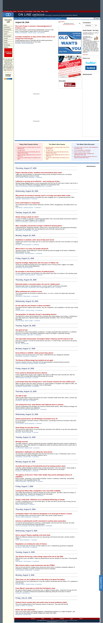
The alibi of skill (21, 150)
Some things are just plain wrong (27, 427)
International (7, 36)
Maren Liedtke (29, 320)
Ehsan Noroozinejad (27, 43)
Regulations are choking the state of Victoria (31, 544)
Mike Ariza (41, 186)
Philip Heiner (26, 296)
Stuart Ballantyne (29, 253)
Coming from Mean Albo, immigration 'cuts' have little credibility (38, 491)
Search (42, 618)
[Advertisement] (51, 5)
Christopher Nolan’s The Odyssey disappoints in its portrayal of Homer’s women (43, 513)
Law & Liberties (19, 177)
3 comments (39, 275)
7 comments (37, 207)
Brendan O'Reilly (33, 363)
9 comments (38, 584)
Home (5, 25)
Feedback (39, 18)
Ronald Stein (32, 186)
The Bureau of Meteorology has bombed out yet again (34, 360)
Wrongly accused (21, 441)
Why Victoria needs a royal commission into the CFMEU (35, 565)
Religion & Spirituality (21, 32)
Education (18, 198)
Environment (7, 29)
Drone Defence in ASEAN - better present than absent (34, 353)
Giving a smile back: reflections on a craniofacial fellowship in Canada (40, 499)
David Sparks (23, 504)
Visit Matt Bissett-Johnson (69, 24)
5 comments (41, 221)
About (46, 11)
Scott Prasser (28, 570)
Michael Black (26, 198)
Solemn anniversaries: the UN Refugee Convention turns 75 (36, 419)
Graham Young (32, 32)
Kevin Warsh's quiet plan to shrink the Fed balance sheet (35, 588)
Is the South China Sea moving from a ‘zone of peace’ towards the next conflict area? (45, 381)
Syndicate (58, 18)
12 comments (40, 495)
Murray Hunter (27, 386)
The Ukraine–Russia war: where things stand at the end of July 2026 (39, 556)
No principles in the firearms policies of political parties (34, 271)
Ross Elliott (28, 377)
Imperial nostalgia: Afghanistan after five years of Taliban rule (36, 263)
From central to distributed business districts (31, 373)
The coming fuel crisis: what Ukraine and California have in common (39, 404)
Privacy (51, 18)
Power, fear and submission (25, 609)
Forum (35, 11)
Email (20, 18)
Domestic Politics (20, 310)
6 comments (32, 400)
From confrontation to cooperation (82, 150)
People (6, 40)
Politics (6, 42)
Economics (7, 27)
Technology (7, 45)
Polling (42, 11)
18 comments (41, 32)
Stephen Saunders (30, 495)
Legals (45, 18)
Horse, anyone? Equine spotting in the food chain (32, 535)
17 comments (37, 335)
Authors (6, 47)
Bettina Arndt (28, 448)
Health (5, 34)
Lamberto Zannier (28, 207)
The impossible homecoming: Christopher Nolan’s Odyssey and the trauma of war (44, 339)
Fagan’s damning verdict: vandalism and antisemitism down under (84, 154)
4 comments (38, 177)
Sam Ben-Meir (25, 343)
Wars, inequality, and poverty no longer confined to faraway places (38, 226)
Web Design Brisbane (52, 621)
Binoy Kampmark (29, 177)
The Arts (17, 343)
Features (6, 31)
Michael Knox (26, 593)
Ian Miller (22, 605)
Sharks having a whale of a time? (82, 151)
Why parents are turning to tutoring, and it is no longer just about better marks (85, 157)
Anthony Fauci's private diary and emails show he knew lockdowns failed (41, 602)
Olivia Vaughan (40, 287)
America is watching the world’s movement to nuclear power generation (40, 521)
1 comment (35, 230)
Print (15, 18)
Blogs (38, 11)
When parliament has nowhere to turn (28, 291)
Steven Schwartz (26, 432)
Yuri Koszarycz (27, 561)
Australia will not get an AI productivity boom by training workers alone (40, 466)
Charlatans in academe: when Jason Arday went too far (34, 240)
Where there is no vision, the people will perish (31, 248)
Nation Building (19, 253)
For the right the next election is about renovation (32, 305)
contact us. (10, 70)
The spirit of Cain (21, 330)
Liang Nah (26, 356)
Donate (15, 11)
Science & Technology (21, 186)
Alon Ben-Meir (27, 230)
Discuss (52, 618)
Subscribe (26, 18)
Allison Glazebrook (26, 517)
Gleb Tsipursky (27, 471)
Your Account (20, 11)
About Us (33, 618)
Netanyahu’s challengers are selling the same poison (33, 452)
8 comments (42, 363)
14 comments (38, 310)
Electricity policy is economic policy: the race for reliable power (37, 284)
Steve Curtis (50, 287)
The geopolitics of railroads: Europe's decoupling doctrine (35, 314)
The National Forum (8, 11)
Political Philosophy (20, 335)
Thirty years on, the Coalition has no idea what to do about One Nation (40, 579)
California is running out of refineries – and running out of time (37, 181)
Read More (85, 54)
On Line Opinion (28, 11)
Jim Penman (26, 547)
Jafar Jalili (30, 335)
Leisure (6, 38)
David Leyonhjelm (30, 275)
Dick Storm (41, 526)
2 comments (48, 186)
